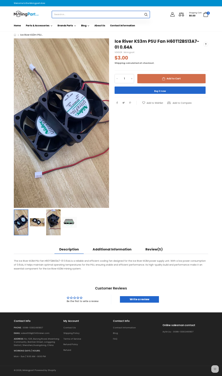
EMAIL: (17, 333)
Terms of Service (72, 338)
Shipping (120, 63)
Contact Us (69, 327)
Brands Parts (65, 25)
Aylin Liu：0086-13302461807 (178, 331)
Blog (83, 25)
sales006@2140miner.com (35, 333)
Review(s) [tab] (154, 249)
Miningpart (129, 52)
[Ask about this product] (205, 44)
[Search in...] (146, 14)
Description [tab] (69, 249)
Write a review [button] (139, 299)
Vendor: (119, 52)
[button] (105, 123)
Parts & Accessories (37, 25)
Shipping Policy (71, 333)
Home (17, 25)
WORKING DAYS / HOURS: (27, 350)
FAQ (115, 338)
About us (99, 25)
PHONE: (18, 327)
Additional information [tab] (112, 249)
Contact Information (122, 25)
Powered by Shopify (45, 370)
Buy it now (160, 91)
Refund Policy (70, 344)
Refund (67, 350)
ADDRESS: (19, 338)
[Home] (15, 35)
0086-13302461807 (33, 327)
